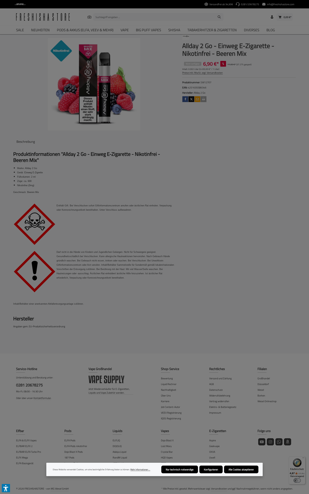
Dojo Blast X (167, 440)
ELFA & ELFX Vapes (26, 440)
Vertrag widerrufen (219, 401)
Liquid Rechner (168, 384)
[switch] (297, 480)
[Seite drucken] (203, 99)
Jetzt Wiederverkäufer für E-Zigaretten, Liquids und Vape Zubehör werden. (109, 390)
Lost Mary (166, 446)
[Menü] (303, 458)
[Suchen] (89, 17)
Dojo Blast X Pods (73, 452)
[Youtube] (261, 441)
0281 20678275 (29, 385)
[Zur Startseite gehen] (43, 17)
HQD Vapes (167, 457)
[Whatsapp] (279, 441)
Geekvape (214, 446)
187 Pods (69, 457)
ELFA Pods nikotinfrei (75, 446)
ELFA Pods (69, 440)
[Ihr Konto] (272, 17)
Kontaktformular (42, 398)
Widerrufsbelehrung (219, 395)
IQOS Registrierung (171, 418)
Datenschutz (216, 390)
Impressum (215, 412)
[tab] (25, 142)
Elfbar (20, 430)
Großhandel (264, 378)
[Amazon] (287, 441)
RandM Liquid (120, 457)
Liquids (117, 430)
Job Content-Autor (170, 407)
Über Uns (166, 395)
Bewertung (167, 378)
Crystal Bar (167, 452)
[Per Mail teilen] (197, 99)
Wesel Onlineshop (267, 401)
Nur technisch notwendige (179, 469)
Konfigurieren (211, 469)
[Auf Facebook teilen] (185, 99)
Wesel (261, 390)
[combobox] (154, 17)
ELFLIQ (116, 440)
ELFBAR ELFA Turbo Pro (28, 452)
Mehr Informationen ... (140, 469)
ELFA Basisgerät (24, 463)
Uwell (212, 457)
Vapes (165, 430)
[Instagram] (270, 441)
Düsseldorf (263, 384)
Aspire (212, 440)
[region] (94, 84)
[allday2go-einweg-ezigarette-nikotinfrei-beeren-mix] (94, 84)
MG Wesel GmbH (60, 488)
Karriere (165, 401)
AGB (211, 384)
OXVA (212, 452)
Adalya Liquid (119, 452)
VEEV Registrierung (171, 412)
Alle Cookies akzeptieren (241, 469)
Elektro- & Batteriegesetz (222, 407)
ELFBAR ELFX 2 (24, 446)
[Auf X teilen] (191, 99)
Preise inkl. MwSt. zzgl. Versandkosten (202, 73)
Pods (67, 430)
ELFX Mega (22, 457)
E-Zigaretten (217, 430)
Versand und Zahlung (220, 378)
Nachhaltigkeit (168, 390)
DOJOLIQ (117, 446)
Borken (261, 395)
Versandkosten (219, 488)
